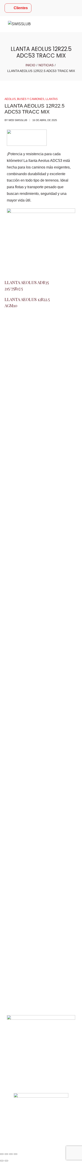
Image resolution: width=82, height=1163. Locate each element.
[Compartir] (11, 1154)
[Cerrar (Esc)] (15, 1154)
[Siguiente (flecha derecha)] (6, 1160)
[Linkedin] (35, 666)
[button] (41, 955)
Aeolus (10, 99)
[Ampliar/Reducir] (2, 1154)
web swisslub (17, 120)
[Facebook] (10, 666)
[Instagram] (22, 666)
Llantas (52, 99)
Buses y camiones (30, 99)
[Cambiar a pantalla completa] (6, 1154)
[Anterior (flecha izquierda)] (2, 1160)
